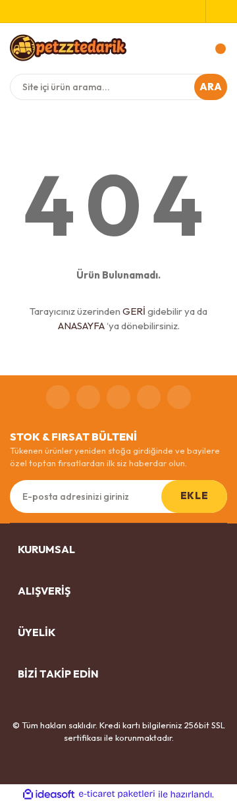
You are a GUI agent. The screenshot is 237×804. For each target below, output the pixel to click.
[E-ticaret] (116, 794)
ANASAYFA (81, 325)
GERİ (133, 311)
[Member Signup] (195, 11)
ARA (211, 86)
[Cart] (214, 49)
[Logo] (68, 47)
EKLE (194, 495)
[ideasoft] (48, 794)
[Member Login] (216, 11)
